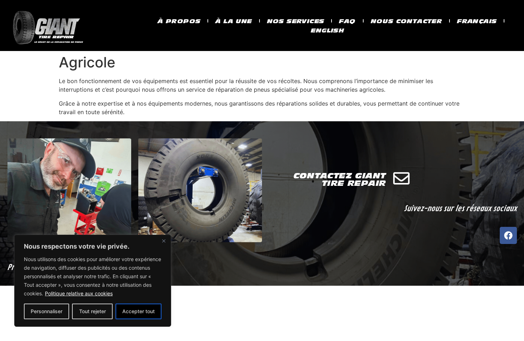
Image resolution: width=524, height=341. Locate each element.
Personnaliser (46, 311)
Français (477, 21)
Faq (347, 21)
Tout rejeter (92, 311)
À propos (179, 21)
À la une (233, 21)
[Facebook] (508, 235)
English (327, 30)
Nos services (295, 21)
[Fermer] (163, 240)
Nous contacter (406, 21)
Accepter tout (138, 311)
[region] (92, 281)
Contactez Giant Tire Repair (339, 179)
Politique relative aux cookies (79, 293)
